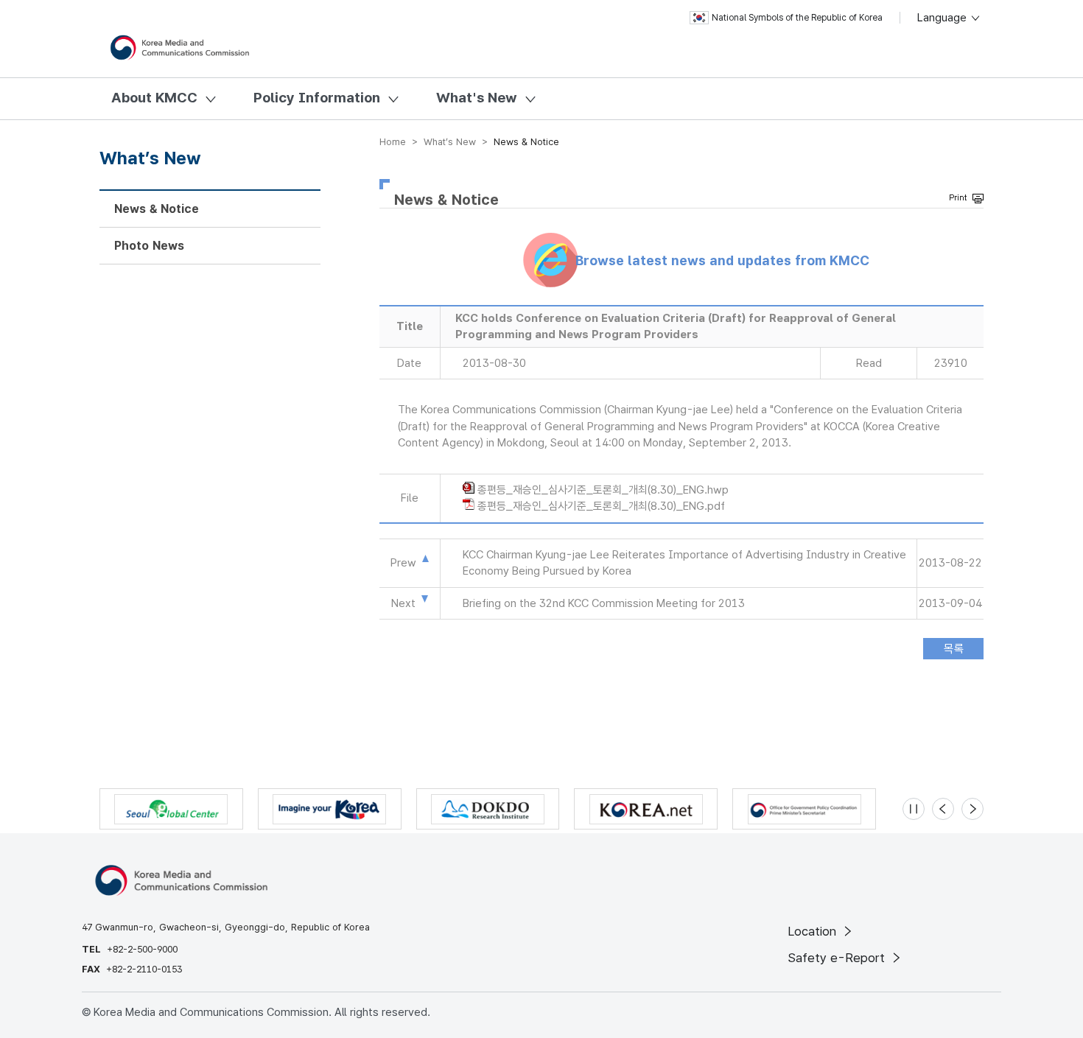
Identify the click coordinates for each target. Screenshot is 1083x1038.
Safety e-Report (838, 957)
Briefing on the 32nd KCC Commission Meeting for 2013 (604, 603)
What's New (476, 97)
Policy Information (316, 97)
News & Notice (156, 209)
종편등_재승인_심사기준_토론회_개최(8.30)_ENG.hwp (603, 490)
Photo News (149, 246)
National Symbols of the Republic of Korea (797, 18)
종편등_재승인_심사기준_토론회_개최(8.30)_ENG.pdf (601, 506)
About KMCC (154, 97)
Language (943, 17)
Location (814, 931)
